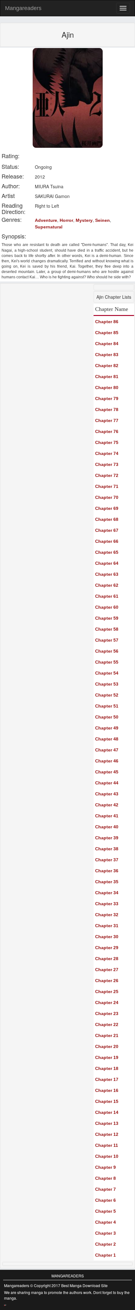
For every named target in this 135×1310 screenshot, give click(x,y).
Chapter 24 (106, 1002)
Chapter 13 (106, 1123)
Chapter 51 (106, 705)
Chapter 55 (106, 662)
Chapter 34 (106, 892)
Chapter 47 (106, 749)
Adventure (46, 220)
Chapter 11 (106, 1145)
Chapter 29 (106, 947)
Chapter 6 (105, 1200)
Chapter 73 (106, 464)
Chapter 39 (106, 837)
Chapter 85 (106, 332)
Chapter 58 (106, 629)
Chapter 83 (106, 354)
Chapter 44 (106, 782)
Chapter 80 (106, 387)
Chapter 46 (106, 760)
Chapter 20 (106, 1046)
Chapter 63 (106, 574)
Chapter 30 (106, 936)
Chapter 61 (106, 596)
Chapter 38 (106, 848)
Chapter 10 (106, 1156)
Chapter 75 (106, 442)
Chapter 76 (106, 431)
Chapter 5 (105, 1211)
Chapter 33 (106, 903)
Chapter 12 (106, 1134)
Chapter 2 (105, 1244)
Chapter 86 (106, 321)
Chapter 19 (106, 1057)
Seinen (102, 220)
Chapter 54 (106, 673)
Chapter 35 (106, 881)
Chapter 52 (106, 695)
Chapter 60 (106, 607)
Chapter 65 (106, 552)
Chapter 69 (106, 508)
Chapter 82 (106, 365)
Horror (66, 220)
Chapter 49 (106, 727)
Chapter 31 (106, 925)
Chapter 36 (106, 870)
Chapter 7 (105, 1189)
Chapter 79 (106, 398)
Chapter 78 (106, 409)
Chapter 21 (106, 1035)
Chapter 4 (105, 1222)
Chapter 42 (106, 804)
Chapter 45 (106, 771)
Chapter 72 (106, 475)
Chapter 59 (106, 618)
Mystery (84, 220)
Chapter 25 (106, 991)
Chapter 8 (105, 1178)
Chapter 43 (106, 793)
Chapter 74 (106, 453)
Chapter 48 (106, 738)
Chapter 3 (105, 1233)
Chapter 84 (106, 343)
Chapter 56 (106, 651)
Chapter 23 (106, 1013)
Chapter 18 (106, 1068)
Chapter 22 (106, 1024)
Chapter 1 (105, 1255)
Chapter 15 (106, 1101)
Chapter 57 (106, 640)
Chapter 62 (106, 585)
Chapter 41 (106, 815)
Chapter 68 (106, 519)
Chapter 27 (106, 969)
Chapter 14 (106, 1112)
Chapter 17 (106, 1079)
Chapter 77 (106, 420)
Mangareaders (23, 8)
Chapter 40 (106, 826)
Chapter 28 (106, 958)
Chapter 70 (106, 497)
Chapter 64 (106, 563)
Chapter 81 (106, 376)
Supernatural (48, 226)
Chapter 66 (106, 541)
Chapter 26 (106, 980)
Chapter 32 (106, 914)
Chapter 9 (105, 1167)
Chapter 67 (106, 530)
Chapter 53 (106, 684)
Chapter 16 (106, 1090)
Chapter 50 (106, 716)
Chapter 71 (106, 486)
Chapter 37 (106, 859)
